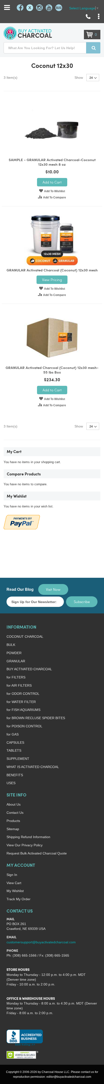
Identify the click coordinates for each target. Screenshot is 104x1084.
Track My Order (18, 899)
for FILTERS (16, 677)
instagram (39, 7)
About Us (14, 804)
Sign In (12, 875)
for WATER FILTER (21, 702)
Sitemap (13, 829)
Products (13, 821)
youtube (49, 7)
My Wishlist (15, 891)
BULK (11, 645)
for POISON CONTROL (24, 726)
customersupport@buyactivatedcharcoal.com (41, 942)
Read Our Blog (20, 589)
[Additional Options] (22, 521)
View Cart (14, 883)
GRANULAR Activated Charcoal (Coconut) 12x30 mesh (52, 270)
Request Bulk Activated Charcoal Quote (37, 853)
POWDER (14, 653)
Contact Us (15, 813)
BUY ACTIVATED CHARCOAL (29, 669)
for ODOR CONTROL (23, 694)
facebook (20, 7)
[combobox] (52, 47)
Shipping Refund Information (28, 837)
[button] (52, 191)
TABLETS (14, 750)
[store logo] (28, 33)
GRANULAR (16, 661)
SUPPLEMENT (18, 759)
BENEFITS (15, 775)
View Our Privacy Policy (25, 845)
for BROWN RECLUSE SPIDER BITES (36, 718)
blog (58, 7)
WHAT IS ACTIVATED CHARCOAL (33, 767)
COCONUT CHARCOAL (25, 636)
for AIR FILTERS (19, 685)
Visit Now (53, 589)
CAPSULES (15, 742)
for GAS (13, 734)
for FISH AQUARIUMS (23, 710)
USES (11, 783)
